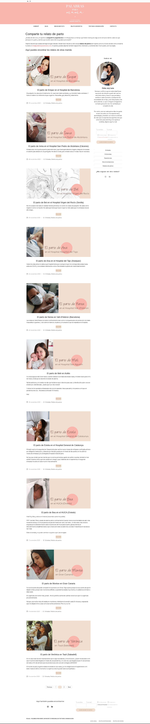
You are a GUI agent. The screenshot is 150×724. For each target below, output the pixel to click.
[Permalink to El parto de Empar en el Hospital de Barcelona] (58, 71)
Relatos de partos (76, 26)
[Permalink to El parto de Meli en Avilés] (58, 354)
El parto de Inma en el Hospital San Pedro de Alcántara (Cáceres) (58, 146)
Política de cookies (118, 721)
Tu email (109, 129)
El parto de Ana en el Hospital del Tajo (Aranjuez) (58, 261)
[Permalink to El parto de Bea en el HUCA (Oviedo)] (58, 493)
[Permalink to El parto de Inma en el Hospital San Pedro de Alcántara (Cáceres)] (58, 127)
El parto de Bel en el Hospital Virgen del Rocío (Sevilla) (58, 202)
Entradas (48, 103)
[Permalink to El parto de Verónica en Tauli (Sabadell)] (58, 636)
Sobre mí (36, 26)
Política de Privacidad (102, 137)
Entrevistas (108, 154)
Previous (49, 687)
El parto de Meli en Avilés (58, 373)
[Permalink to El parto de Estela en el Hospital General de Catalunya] (58, 426)
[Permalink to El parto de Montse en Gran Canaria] (58, 565)
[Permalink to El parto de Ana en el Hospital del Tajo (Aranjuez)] (58, 242)
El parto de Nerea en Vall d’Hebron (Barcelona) (58, 317)
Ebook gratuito (59, 26)
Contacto (113, 26)
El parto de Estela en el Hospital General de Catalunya (58, 445)
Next (69, 687)
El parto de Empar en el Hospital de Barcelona (58, 90)
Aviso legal (93, 721)
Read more (58, 99)
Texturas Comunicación (96, 26)
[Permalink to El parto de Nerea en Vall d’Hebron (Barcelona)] (58, 298)
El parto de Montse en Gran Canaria (58, 583)
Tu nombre (99, 129)
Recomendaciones (108, 162)
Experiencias (108, 158)
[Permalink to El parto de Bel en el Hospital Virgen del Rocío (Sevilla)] (58, 184)
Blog (46, 26)
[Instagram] (30, 1)
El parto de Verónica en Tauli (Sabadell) (58, 654)
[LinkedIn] (28, 1)
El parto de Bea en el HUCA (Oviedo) (58, 512)
